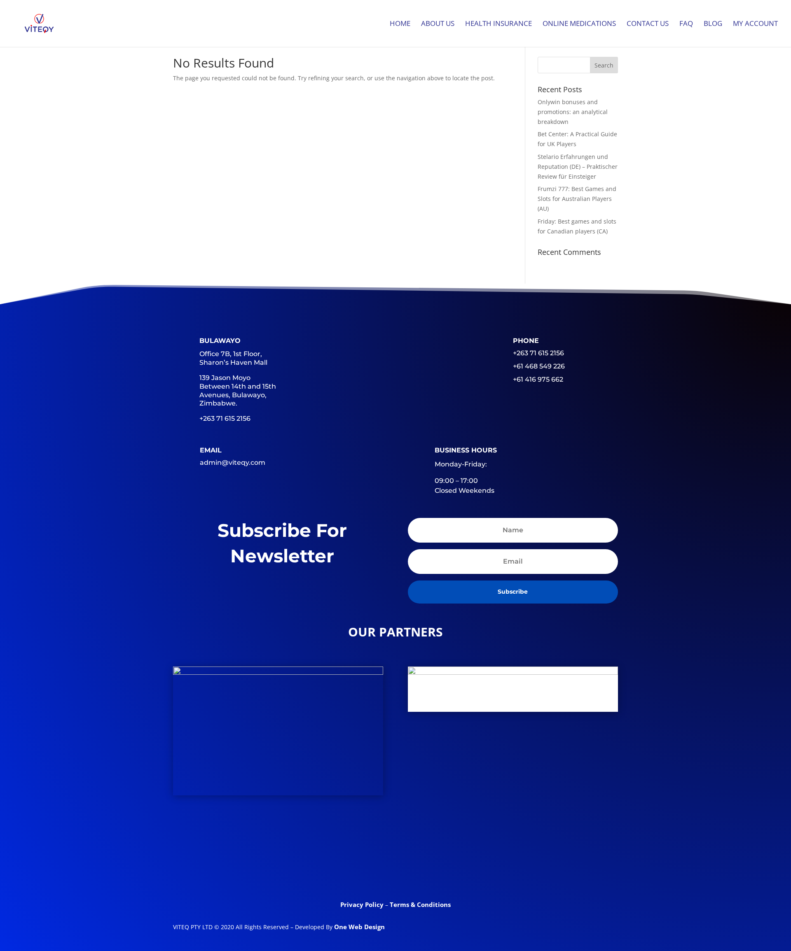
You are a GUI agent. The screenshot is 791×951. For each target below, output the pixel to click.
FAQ (686, 24)
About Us (437, 24)
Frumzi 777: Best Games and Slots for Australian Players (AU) (577, 198)
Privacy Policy (362, 904)
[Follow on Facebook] (331, 869)
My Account (755, 24)
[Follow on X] (363, 869)
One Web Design (359, 927)
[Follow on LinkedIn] (395, 869)
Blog (713, 24)
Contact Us (648, 24)
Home (400, 24)
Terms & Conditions (420, 904)
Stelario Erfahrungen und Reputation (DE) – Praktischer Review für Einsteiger (578, 166)
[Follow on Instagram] (459, 869)
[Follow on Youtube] (427, 869)
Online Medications (579, 24)
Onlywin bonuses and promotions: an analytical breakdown (573, 112)
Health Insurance (498, 24)
